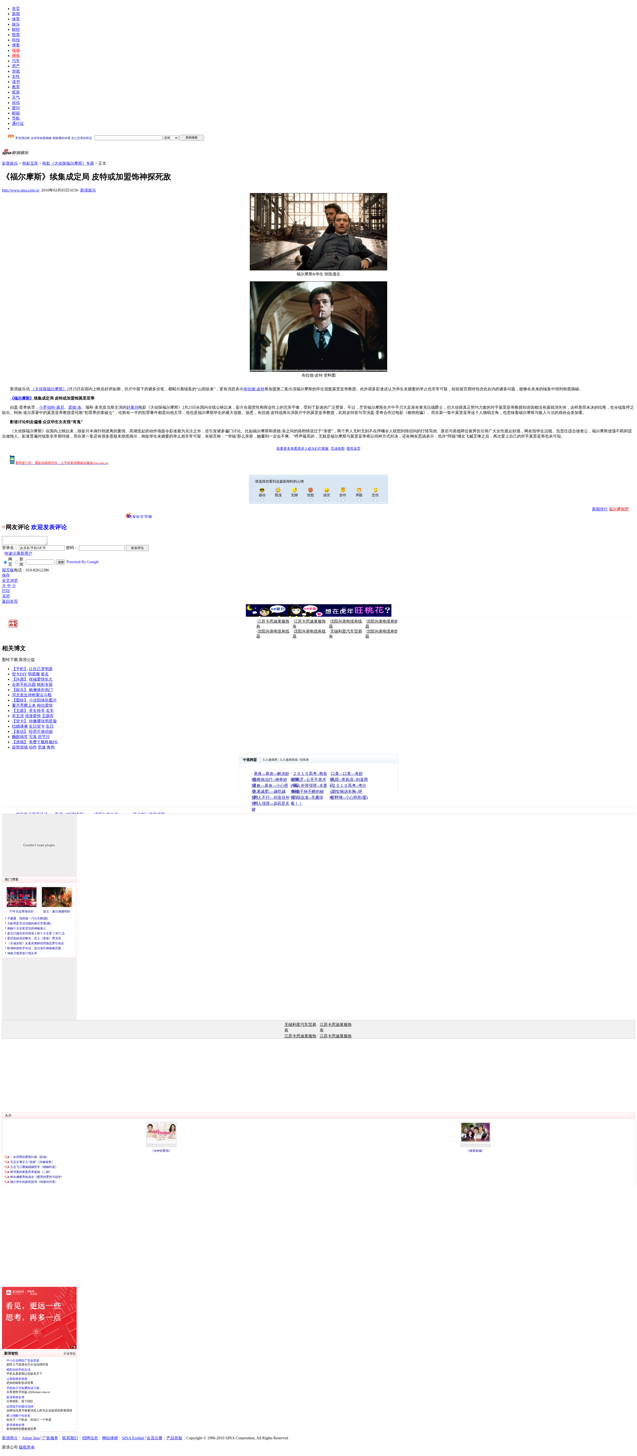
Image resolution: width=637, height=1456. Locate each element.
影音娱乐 (10, 163)
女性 (16, 76)
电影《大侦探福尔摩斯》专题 (68, 163)
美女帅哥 (37, 710)
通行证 (18, 123)
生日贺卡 (37, 726)
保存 (6, 575)
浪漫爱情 (33, 716)
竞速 (42, 747)
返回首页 (10, 601)
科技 (16, 40)
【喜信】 (20, 731)
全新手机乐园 (24, 684)
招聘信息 (90, 1438)
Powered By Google (82, 562)
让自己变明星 (41, 669)
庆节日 (44, 737)
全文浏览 (10, 580)
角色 (51, 747)
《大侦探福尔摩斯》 (49, 389)
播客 (16, 55)
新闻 (16, 14)
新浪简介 (10, 1438)
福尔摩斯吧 (619, 509)
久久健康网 (270, 759)
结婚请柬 (20, 726)
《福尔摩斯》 (22, 398)
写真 (33, 737)
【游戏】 (20, 742)
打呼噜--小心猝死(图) (349, 797)
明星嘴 (34, 674)
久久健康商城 (289, 759)
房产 (16, 66)
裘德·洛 (74, 407)
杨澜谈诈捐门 (41, 690)
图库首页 (354, 449)
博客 (16, 45)
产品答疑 (174, 1438)
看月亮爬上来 (24, 705)
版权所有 (27, 1447)
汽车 (16, 61)
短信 (16, 102)
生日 (50, 726)
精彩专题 (45, 684)
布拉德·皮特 (254, 389)
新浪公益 (27, 659)
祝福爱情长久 (41, 679)
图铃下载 (10, 659)
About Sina (31, 1438)
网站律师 (110, 1438)
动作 (33, 747)
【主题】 (20, 710)
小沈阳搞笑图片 (43, 700)
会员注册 (154, 1438)
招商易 (304, 759)
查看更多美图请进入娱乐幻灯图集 (302, 449)
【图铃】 (20, 700)
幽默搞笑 (20, 737)
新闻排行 (600, 509)
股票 (16, 35)
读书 (16, 82)
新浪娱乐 (88, 190)
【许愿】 (20, 679)
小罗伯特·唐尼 (51, 407)
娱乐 (16, 24)
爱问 (16, 108)
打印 (6, 591)
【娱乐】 (20, 690)
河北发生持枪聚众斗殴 (32, 695)
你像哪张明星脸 (43, 721)
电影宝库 (30, 163)
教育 (16, 87)
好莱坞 (132, 407)
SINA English (133, 1438)
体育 (16, 19)
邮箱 (16, 113)
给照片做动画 (41, 731)
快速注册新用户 (18, 553)
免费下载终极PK (43, 742)
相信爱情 (45, 705)
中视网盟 (250, 760)
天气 (16, 97)
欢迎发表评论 (49, 527)
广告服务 (50, 1438)
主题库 (48, 716)
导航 (16, 118)
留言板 (8, 570)
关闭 (6, 596)
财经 (16, 29)
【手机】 (20, 669)
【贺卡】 (20, 721)
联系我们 (70, 1438)
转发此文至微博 (140, 516)
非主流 (18, 716)
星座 (16, 92)
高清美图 (338, 449)
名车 (50, 710)
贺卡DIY (19, 674)
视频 (16, 50)
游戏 (16, 71)
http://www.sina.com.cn (20, 190)
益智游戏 (20, 747)
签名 (45, 674)
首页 (16, 8)
